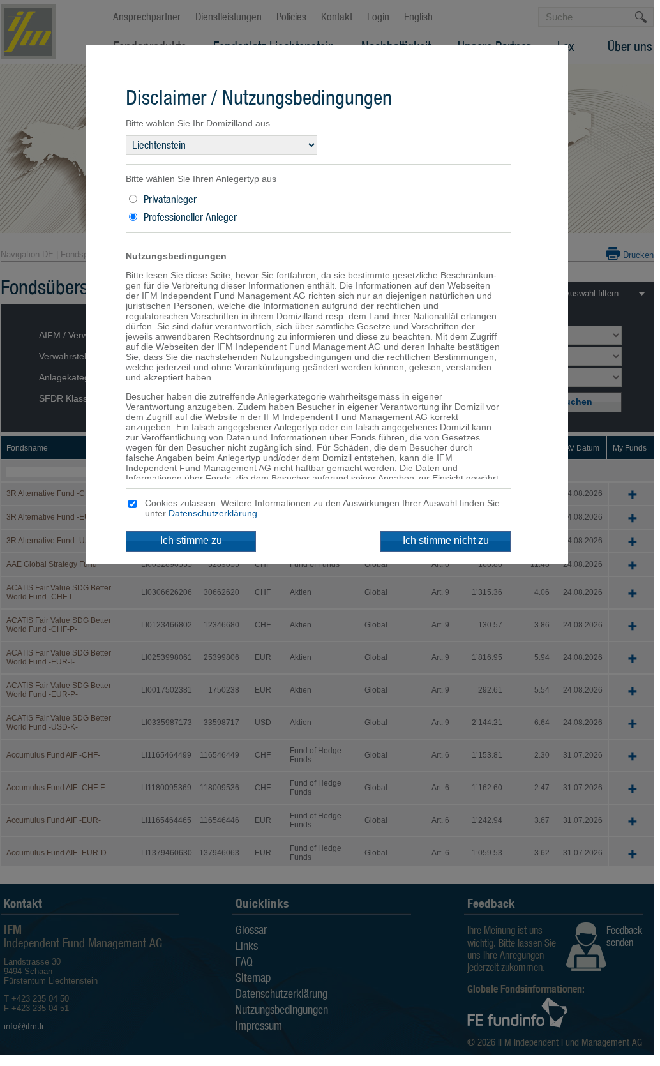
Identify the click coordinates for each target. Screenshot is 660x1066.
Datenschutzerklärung (213, 513)
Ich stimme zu (191, 540)
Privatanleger (170, 199)
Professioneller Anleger (190, 217)
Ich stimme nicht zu (446, 540)
